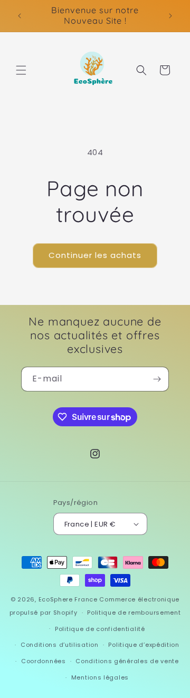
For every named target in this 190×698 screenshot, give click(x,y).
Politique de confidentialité (100, 629)
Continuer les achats (95, 255)
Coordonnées (43, 661)
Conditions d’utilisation (60, 644)
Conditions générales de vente (126, 661)
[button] (21, 70)
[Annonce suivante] (170, 15)
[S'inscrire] (156, 379)
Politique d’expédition (143, 644)
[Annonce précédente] (19, 15)
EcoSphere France (68, 599)
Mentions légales (100, 677)
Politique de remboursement (133, 612)
